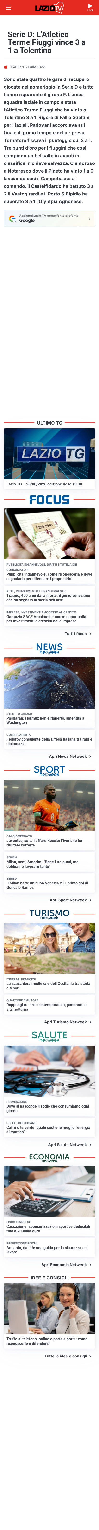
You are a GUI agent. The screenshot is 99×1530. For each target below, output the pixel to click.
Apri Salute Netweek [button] (67, 1144)
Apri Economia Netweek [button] (64, 1264)
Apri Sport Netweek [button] (68, 900)
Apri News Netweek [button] (68, 756)
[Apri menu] (8, 8)
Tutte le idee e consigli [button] (65, 1356)
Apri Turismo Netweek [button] (65, 1022)
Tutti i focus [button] (76, 633)
